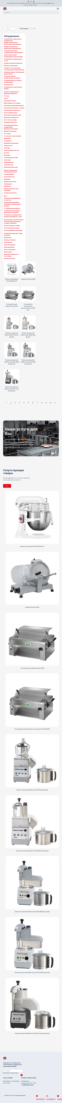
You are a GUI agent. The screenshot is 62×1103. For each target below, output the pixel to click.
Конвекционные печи (10, 122)
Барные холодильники (11, 65)
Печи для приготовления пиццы (13, 219)
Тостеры (6, 96)
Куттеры (6, 152)
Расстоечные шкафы (10, 120)
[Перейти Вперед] (55, 402)
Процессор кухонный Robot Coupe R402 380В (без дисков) (11, 362)
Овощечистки (8, 145)
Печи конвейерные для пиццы (13, 230)
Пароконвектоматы (10, 100)
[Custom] (33, 1)
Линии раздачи (8, 84)
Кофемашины (8, 184)
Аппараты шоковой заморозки (13, 63)
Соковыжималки (9, 174)
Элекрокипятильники (10, 172)
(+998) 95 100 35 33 (14, 3)
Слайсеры (7, 148)
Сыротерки (7, 160)
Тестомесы (7, 133)
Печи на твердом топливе (12, 225)
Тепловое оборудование (11, 91)
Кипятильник (8, 252)
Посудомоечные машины (11, 202)
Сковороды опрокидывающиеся (14, 105)
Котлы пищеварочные (10, 112)
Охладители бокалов (10, 193)
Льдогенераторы (9, 176)
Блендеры (7, 179)
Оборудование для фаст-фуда (13, 233)
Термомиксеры (8, 164)
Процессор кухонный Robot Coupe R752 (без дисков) (12, 335)
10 (50, 403)
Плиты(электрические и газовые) (14, 108)
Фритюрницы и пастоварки (12, 103)
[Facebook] (28, 1)
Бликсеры (7, 155)
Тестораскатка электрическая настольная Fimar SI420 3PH (32, 729)
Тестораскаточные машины (12, 136)
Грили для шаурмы (9, 244)
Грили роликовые (9, 247)
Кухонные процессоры (11, 167)
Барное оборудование (10, 170)
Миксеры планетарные (11, 128)
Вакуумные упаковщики (11, 143)
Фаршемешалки (9, 162)
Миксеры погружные (10, 131)
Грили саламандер (9, 249)
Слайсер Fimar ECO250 (28, 279)
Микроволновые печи (10, 93)
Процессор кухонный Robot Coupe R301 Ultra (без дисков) (12, 388)
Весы (5, 196)
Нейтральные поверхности (12, 110)
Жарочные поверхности (11, 117)
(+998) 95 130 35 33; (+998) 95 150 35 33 (31, 3)
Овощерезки (8, 140)
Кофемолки (7, 186)
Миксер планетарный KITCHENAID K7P (32, 546)
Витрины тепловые (10, 240)
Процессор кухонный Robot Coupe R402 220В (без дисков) (28, 362)
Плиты (6, 98)
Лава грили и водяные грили (12, 115)
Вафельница (8, 237)
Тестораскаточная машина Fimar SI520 (32, 668)
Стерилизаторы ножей (11, 157)
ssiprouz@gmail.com (49, 3)
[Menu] (58, 9)
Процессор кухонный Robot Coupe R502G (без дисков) (28, 335)
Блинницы (7, 235)
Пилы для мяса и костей (11, 150)
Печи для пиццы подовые (12, 228)
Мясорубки (7, 138)
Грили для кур (8, 242)
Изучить (7, 485)
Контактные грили (9, 258)
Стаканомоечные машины (12, 208)
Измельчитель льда (10, 181)
